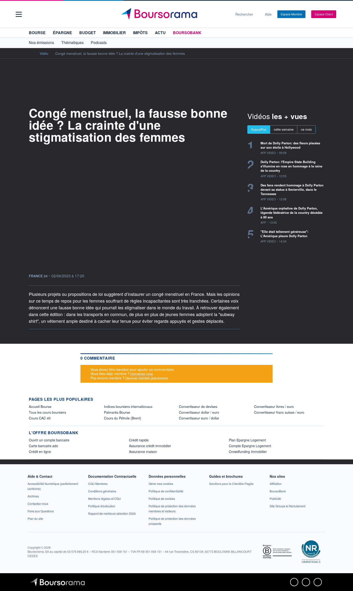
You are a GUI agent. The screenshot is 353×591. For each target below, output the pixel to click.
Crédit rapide (139, 440)
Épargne (62, 32)
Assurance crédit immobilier (150, 445)
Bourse (37, 32)
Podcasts (99, 42)
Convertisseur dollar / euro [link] (199, 412)
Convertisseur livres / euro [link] (274, 406)
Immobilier (114, 32)
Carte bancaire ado (43, 445)
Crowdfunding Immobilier (248, 451)
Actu (160, 32)
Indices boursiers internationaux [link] (128, 406)
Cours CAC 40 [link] (40, 418)
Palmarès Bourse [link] (117, 412)
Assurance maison (143, 451)
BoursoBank (187, 32)
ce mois (306, 129)
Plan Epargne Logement (247, 440)
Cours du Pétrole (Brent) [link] (122, 418)
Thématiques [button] (72, 42)
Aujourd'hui (258, 129)
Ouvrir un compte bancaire (49, 440)
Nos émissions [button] (41, 42)
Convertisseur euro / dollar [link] (199, 418)
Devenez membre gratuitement (146, 378)
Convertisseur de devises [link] (198, 406)
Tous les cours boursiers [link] (47, 412)
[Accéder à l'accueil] (31, 53)
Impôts (140, 32)
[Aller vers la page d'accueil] (174, 14)
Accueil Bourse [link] (40, 406)
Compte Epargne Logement (250, 445)
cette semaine (283, 129)
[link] (33, 496)
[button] (18, 14)
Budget (87, 32)
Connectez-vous (141, 373)
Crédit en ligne (40, 451)
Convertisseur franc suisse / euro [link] (279, 412)
